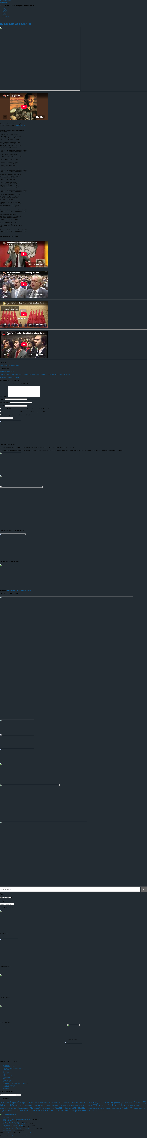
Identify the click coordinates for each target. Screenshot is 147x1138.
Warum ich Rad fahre (9, 1085)
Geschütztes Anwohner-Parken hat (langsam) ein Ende (18, 1119)
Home (5, 10)
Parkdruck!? (6, 1117)
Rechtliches (117, 1108)
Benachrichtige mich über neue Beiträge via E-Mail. (16, 415)
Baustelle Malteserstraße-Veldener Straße (14, 1124)
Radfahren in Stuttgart (9, 1066)
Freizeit (49, 1105)
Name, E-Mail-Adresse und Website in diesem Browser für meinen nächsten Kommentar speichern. (28, 409)
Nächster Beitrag (14, 377)
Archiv (5, 13)
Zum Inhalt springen (5, 0)
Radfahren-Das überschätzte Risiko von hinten (15, 1083)
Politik (33, 374)
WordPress (30, 1133)
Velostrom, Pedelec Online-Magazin (13, 1068)
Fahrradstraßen (29, 1105)
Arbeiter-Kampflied (20, 125)
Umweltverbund (11, 1111)
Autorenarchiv (4, 365)
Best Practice (45, 1102)
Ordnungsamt (27, 374)
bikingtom (6, 1079)
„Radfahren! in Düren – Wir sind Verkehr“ (18, 590)
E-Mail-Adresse (5, 402)
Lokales (116, 1105)
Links (4, 15)
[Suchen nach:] (8, 1094)
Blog (4, 9)
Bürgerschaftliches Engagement (109, 1102)
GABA (5, 1071)
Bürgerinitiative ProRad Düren (81, 1102)
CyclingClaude (7, 1072)
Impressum (6, 16)
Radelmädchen (7, 1080)
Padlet (5, 12)
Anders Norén (14, 1136)
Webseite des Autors (13, 365)
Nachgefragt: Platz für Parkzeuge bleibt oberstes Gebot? (18, 1128)
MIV (128, 1105)
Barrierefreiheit (36, 1102)
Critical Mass (14, 374)
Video (12, 371)
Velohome (6, 1069)
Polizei (91, 1108)
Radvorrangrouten (107, 1108)
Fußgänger (57, 1105)
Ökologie (104, 1111)
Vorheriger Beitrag (5, 377)
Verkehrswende (59, 374)
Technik (136, 1108)
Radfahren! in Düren (9, 1086)
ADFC (4, 1102)
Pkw (55, 1108)
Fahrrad (21, 374)
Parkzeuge (36, 1108)
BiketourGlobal (7, 1076)
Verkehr (43, 374)
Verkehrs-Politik (50, 374)
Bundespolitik (63, 1102)
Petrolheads (46, 1108)
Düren (140, 1102)
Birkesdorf (55, 1102)
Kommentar (3, 396)
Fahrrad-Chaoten (19, 1105)
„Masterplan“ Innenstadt (114, 1111)
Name (2, 399)
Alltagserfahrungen (5, 371)
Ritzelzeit (5, 1074)
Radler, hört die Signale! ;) (15, 23)
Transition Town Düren (9, 1082)
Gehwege (66, 1105)
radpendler (6, 1065)
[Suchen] (144, 889)
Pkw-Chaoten (67, 1108)
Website (2, 405)
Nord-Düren (14, 1108)
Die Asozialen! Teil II (9, 1130)
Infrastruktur (89, 1105)
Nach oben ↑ (23, 1136)
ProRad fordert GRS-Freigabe (11, 1122)
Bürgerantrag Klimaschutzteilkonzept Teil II (15, 1125)
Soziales (38, 374)
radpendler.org (4, 2)
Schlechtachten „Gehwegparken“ (12, 1127)
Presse (98, 1108)
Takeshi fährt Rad (8, 1077)
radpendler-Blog (10, 1114)
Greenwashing (75, 1105)
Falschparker (40, 1105)
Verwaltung (67, 374)
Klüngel (104, 1105)
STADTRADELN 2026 (10, 1121)
